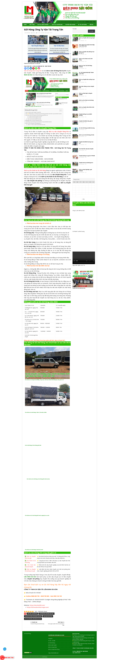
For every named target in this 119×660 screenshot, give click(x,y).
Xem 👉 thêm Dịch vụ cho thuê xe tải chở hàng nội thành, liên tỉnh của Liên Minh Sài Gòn (44, 113)
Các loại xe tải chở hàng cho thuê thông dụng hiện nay (37, 115)
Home (25, 24)
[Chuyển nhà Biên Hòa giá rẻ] (75, 123)
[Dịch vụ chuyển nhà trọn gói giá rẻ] (75, 40)
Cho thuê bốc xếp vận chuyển (86, 148)
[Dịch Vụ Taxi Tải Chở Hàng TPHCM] (75, 68)
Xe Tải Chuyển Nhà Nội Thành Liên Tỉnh (86, 73)
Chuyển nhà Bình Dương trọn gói (86, 142)
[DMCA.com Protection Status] (28, 652)
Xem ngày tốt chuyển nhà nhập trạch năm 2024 (86, 45)
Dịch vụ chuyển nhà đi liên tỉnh (86, 107)
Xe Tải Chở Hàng (82, 24)
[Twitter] (28, 68)
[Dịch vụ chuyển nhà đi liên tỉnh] (75, 109)
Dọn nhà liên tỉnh (48, 616)
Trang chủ (50, 638)
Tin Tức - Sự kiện (40, 32)
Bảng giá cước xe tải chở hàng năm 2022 (34, 120)
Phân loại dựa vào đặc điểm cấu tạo (34, 118)
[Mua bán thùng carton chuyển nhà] (75, 89)
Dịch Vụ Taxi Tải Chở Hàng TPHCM (85, 66)
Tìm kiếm (75, 28)
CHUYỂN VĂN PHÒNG (70, 24)
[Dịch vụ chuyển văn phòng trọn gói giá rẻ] (75, 54)
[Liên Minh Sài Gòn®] (59, 22)
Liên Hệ (91, 24)
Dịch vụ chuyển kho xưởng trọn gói (87, 80)
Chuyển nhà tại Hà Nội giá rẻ (86, 162)
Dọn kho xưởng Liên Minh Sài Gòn (33, 616)
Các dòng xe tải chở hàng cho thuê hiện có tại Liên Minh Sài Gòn (39, 121)
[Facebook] (25, 68)
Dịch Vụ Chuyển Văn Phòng (53, 649)
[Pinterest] (33, 68)
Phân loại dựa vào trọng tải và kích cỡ (35, 116)
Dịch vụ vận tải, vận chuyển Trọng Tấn (33, 112)
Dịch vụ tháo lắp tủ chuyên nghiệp (85, 94)
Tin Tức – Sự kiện (51, 640)
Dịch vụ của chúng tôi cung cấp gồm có (33, 123)
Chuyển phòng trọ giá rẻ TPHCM (87, 155)
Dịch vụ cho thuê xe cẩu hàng (86, 100)
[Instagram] (39, 68)
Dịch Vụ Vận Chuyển (42, 24)
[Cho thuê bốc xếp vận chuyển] (75, 151)
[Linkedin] (31, 68)
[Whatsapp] (36, 68)
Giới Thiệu (32, 24)
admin (34, 32)
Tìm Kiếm (91, 31)
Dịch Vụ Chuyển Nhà (57, 24)
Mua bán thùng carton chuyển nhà (86, 87)
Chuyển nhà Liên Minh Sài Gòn (46, 613)
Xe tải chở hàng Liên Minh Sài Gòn (33, 618)
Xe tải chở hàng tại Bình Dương (87, 128)
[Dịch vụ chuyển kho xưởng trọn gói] (75, 82)
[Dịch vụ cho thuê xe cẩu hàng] (75, 103)
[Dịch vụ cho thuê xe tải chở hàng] (75, 61)
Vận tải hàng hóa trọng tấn (33, 71)
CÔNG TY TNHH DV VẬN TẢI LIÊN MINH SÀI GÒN (36, 124)
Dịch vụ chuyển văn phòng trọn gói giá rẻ (86, 52)
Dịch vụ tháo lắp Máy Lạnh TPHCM (85, 170)
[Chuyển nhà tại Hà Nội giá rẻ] (75, 165)
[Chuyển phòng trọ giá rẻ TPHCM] (75, 158)
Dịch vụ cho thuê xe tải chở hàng (85, 59)
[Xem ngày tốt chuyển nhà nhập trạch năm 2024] (75, 47)
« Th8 (83, 199)
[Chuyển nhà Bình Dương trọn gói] (75, 144)
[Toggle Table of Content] (60, 110)
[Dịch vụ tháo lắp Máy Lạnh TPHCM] (75, 172)
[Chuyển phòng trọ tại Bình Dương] (75, 116)
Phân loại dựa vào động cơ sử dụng (35, 117)
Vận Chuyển (47, 32)
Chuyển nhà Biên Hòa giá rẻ (85, 121)
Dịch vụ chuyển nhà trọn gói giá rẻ (87, 38)
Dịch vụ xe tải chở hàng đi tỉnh (86, 135)
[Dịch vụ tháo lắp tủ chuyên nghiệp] (75, 96)
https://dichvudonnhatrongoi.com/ (38, 607)
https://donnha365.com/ (53, 653)
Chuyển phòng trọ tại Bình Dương (85, 114)
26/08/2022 (28, 32)
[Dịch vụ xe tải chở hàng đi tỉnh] (75, 137)
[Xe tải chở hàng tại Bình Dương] (75, 130)
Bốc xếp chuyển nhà (32, 613)
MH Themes (45, 657)
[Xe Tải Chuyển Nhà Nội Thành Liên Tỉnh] (75, 75)
